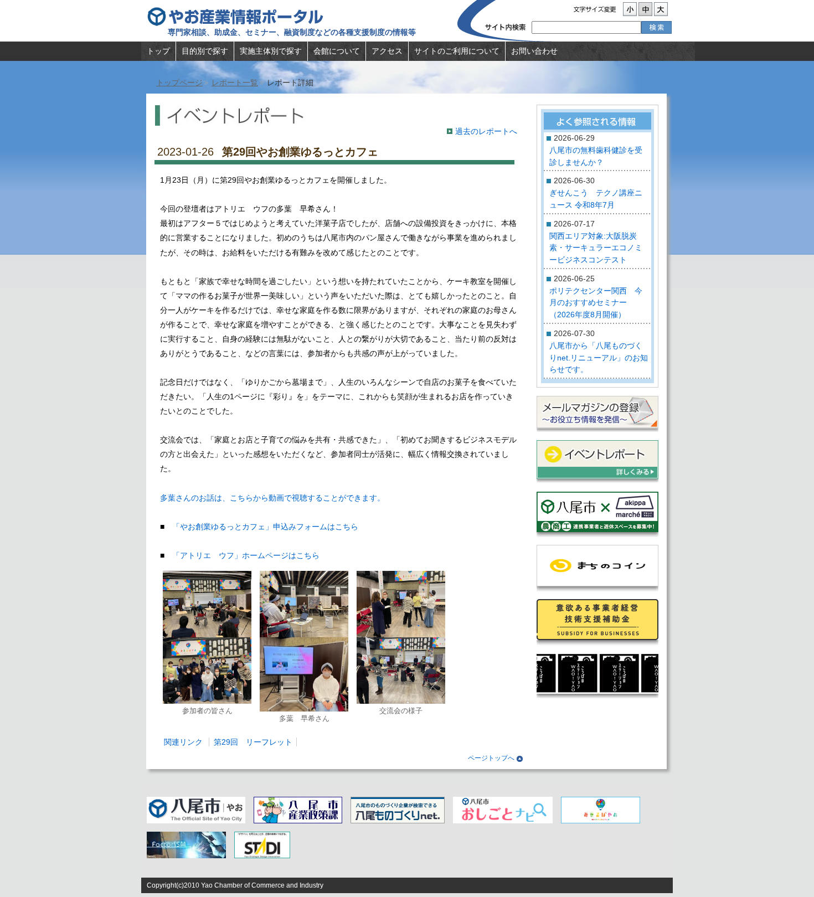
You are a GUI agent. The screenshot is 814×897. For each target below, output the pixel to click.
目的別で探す (205, 51)
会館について (336, 51)
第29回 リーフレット (253, 742)
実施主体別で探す (271, 51)
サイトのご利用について (456, 51)
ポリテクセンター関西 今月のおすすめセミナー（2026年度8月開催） (595, 302)
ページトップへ (491, 758)
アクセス (387, 51)
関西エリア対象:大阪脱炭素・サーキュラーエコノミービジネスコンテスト (595, 247)
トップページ (179, 82)
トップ (158, 51)
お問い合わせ (534, 51)
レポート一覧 (235, 82)
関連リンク (183, 742)
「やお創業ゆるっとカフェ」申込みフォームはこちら (265, 526)
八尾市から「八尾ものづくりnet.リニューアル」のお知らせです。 (598, 357)
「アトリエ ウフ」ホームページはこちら (246, 555)
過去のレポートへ (486, 131)
